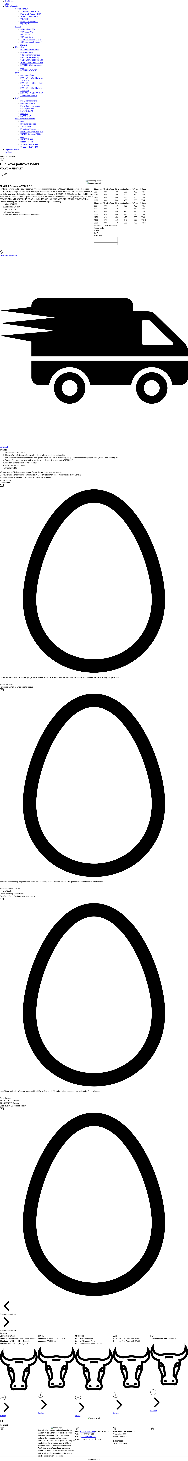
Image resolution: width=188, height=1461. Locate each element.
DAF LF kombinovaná (28, 101)
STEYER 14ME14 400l (29, 144)
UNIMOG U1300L (27, 139)
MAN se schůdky (27, 75)
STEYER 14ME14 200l (29, 147)
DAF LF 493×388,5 (27, 103)
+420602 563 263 (87, 1432)
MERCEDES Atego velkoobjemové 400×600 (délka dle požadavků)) (30, 54)
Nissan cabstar (26, 142)
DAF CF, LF (24, 114)
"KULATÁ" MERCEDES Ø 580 (31, 60)
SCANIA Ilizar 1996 (27, 29)
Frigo (22, 121)
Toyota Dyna (25, 126)
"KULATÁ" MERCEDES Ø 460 (31, 63)
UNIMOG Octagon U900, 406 (31, 132)
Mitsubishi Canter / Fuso (30, 129)
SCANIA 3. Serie (26, 37)
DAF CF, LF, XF (25, 116)
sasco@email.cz (88, 1437)
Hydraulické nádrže (28, 124)
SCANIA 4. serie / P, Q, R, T (30, 40)
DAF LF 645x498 (26, 111)
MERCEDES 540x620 (28, 70)
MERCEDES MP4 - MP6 (29, 50)
